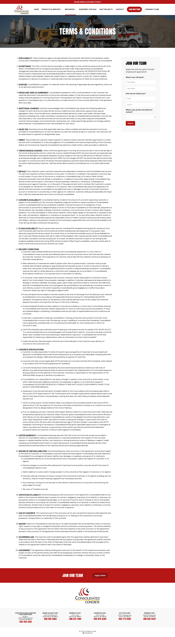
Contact (120, 9)
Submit (130, 123)
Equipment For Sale (87, 9)
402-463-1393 (25, 621)
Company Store (152, 9)
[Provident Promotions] (87, 633)
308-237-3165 (75, 619)
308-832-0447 (149, 619)
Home (36, 9)
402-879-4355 (100, 619)
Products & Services (51, 9)
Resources (69, 9)
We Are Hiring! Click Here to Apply (87, 2)
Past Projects (106, 9)
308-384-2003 (50, 619)
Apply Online (100, 575)
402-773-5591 (125, 619)
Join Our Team (134, 9)
